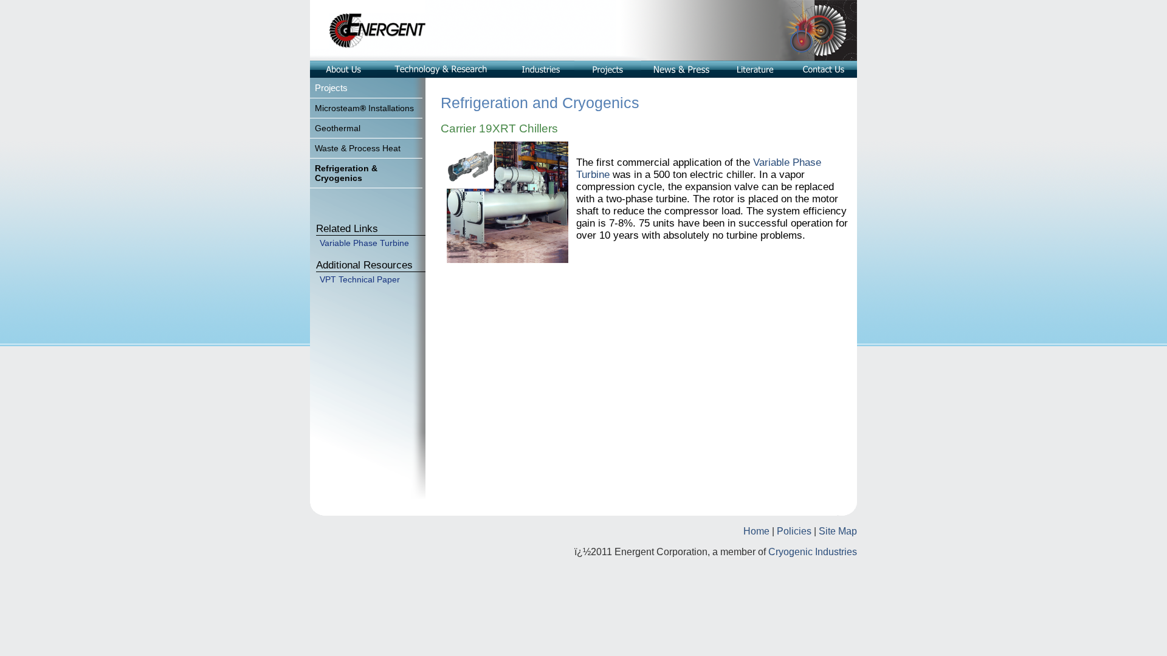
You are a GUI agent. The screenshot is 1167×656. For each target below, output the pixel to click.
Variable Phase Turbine (364, 243)
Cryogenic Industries (812, 552)
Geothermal (337, 128)
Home (756, 531)
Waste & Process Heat (358, 148)
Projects (331, 88)
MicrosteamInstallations (364, 108)
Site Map (838, 531)
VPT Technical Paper (360, 279)
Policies (794, 531)
